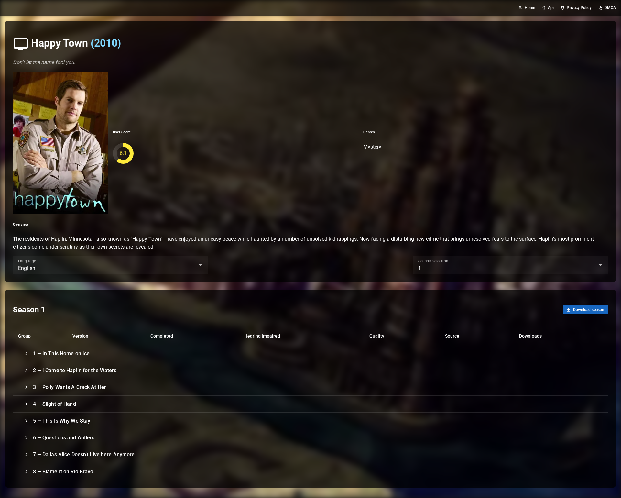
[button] (190, 265)
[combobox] (110, 265)
